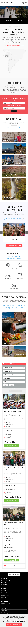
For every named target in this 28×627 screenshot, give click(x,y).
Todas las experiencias (14, 245)
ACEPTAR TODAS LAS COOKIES (14, 624)
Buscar (14, 111)
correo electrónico (10, 424)
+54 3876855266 (6, 580)
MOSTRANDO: (5, 389)
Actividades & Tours (9, 363)
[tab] (14, 364)
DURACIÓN (5, 380)
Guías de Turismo (11, 129)
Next (26, 232)
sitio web (8, 422)
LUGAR (4, 369)
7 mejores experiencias (8, 305)
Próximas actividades (19, 220)
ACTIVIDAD (5, 373)
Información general (10, 218)
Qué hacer (7, 307)
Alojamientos (10, 127)
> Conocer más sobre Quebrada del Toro (14, 45)
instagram (5, 584)
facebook (5, 582)
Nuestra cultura (4, 606)
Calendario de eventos (17, 307)
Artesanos (19, 129)
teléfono (8, 426)
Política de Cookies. (20, 621)
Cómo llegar (19, 218)
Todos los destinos (20, 305)
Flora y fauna (4, 608)
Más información (12, 446)
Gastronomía (18, 127)
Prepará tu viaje (8, 220)
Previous (1, 232)
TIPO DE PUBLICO (6, 376)
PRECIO (4, 383)
